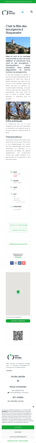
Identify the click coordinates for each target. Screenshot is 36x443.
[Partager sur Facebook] (12, 263)
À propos (9, 370)
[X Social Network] (16, 263)
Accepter (18, 427)
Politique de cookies (12, 440)
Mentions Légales (23, 440)
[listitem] (18, 1)
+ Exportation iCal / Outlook (18, 230)
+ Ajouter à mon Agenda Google (18, 225)
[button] (33, 407)
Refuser (18, 432)
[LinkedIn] (19, 263)
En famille (18, 209)
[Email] (23, 263)
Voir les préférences (18, 437)
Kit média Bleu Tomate (15, 401)
